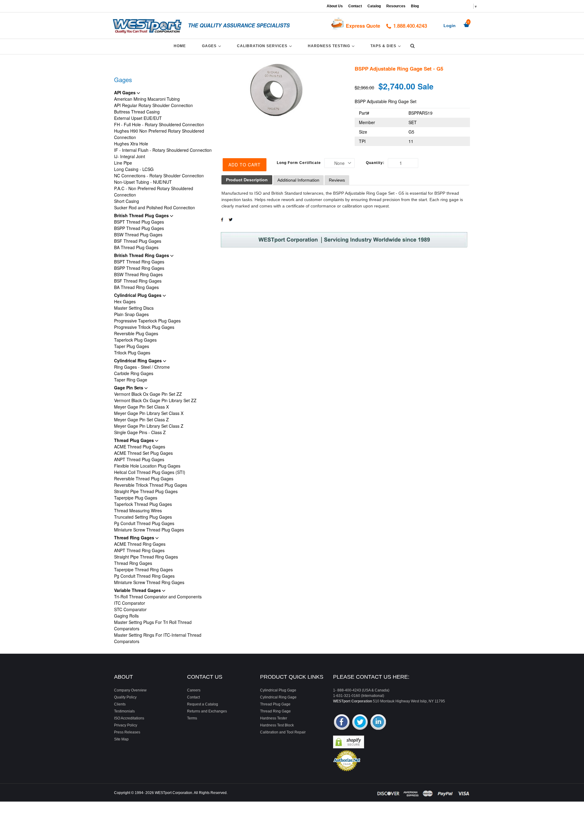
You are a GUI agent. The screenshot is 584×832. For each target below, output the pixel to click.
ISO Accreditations (129, 718)
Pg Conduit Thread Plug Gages (144, 523)
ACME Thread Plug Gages (139, 447)
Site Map (121, 739)
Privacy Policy (125, 725)
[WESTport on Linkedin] (378, 722)
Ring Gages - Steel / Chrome (142, 367)
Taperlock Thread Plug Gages (143, 504)
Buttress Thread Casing (137, 112)
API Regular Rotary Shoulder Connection (153, 105)
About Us (335, 6)
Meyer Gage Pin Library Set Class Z (148, 426)
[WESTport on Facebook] (341, 722)
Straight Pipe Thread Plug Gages (146, 491)
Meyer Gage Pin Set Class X (141, 407)
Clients (120, 704)
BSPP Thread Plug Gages (139, 228)
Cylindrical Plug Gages (138, 295)
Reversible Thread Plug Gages (143, 478)
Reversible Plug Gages (136, 333)
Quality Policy (125, 697)
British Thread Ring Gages (142, 255)
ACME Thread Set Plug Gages (143, 453)
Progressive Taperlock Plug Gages (147, 321)
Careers (193, 690)
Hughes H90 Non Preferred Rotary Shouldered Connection (159, 134)
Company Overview (130, 690)
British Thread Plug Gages (142, 215)
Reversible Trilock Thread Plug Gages (150, 485)
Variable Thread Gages (138, 590)
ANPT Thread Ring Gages (139, 550)
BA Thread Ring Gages (136, 287)
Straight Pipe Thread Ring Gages (146, 557)
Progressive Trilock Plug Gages (144, 327)
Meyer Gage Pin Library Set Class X (148, 413)
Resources (395, 6)
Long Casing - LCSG (134, 169)
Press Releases (127, 732)
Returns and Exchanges (207, 711)
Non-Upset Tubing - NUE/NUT (143, 182)
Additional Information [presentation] (298, 180)
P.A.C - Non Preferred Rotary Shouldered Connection (153, 191)
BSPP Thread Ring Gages (139, 268)
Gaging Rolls (126, 616)
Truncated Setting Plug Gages (143, 517)
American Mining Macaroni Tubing (147, 99)
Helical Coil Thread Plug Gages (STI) (149, 472)
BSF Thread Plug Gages (137, 241)
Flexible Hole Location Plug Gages (147, 466)
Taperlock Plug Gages (135, 340)
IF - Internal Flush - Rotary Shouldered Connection (163, 150)
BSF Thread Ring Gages (138, 281)
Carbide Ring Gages (133, 373)
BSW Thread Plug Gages (138, 234)
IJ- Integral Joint (129, 156)
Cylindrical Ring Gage (278, 697)
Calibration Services (265, 46)
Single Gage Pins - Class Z (140, 432)
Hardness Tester (273, 718)
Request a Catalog (202, 704)
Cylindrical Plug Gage (278, 690)
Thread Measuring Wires (138, 510)
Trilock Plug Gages (132, 353)
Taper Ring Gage (130, 380)
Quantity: (375, 163)
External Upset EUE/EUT (138, 118)
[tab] (246, 180)
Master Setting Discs (134, 308)
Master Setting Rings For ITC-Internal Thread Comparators (157, 638)
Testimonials (124, 711)
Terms (192, 718)
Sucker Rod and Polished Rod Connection (154, 207)
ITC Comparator (129, 603)
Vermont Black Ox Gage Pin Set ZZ (148, 394)
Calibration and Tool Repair (283, 732)
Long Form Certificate (299, 163)
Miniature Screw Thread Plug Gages (149, 530)
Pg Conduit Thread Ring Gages (144, 576)
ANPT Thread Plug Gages (139, 459)
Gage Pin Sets (129, 388)
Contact (355, 6)
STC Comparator (130, 609)
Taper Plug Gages (131, 346)
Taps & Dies (386, 46)
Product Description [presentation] (247, 179)
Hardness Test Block (277, 725)
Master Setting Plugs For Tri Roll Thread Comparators (153, 625)
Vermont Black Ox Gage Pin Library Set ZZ (155, 400)
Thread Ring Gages (134, 537)
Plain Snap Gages (131, 314)
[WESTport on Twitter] (360, 722)
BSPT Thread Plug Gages (139, 222)
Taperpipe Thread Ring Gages (143, 569)
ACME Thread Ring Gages (139, 544)
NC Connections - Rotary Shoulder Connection (159, 175)
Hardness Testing (332, 46)
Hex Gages (125, 301)
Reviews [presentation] (337, 180)
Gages (212, 46)
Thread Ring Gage (275, 711)
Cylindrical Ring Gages (138, 360)
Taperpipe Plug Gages (135, 498)
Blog (415, 6)
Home (180, 46)
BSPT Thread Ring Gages (139, 262)
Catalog (374, 6)
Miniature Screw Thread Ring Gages (149, 582)
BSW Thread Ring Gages (138, 274)
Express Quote (363, 25)
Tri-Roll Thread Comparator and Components (158, 597)
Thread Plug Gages (134, 440)
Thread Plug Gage (275, 704)
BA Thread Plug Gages (136, 247)
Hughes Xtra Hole (131, 144)
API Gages (125, 92)
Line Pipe (123, 163)
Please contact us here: (371, 677)
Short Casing (126, 201)
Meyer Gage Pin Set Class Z (141, 419)
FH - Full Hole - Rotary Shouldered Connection (159, 124)
